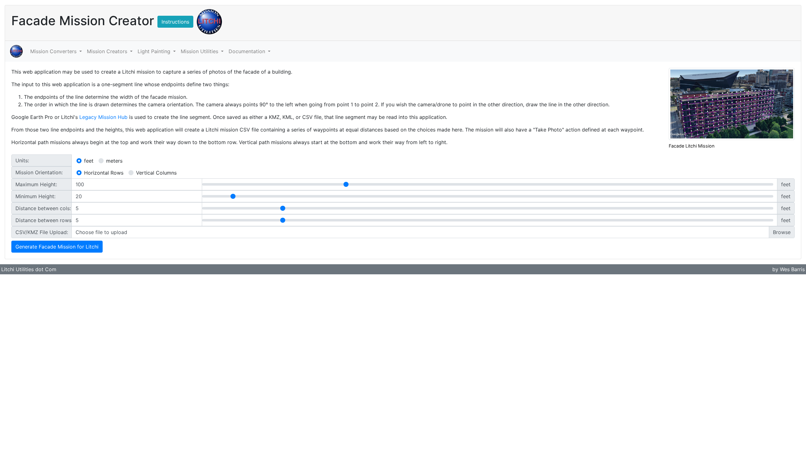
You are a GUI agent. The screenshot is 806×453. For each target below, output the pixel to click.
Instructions (175, 22)
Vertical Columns (156, 173)
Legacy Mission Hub (103, 117)
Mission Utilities (200, 51)
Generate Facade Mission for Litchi (57, 246)
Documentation (248, 51)
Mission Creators (108, 51)
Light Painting (155, 51)
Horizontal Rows (103, 173)
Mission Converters (54, 51)
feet (89, 161)
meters (114, 161)
